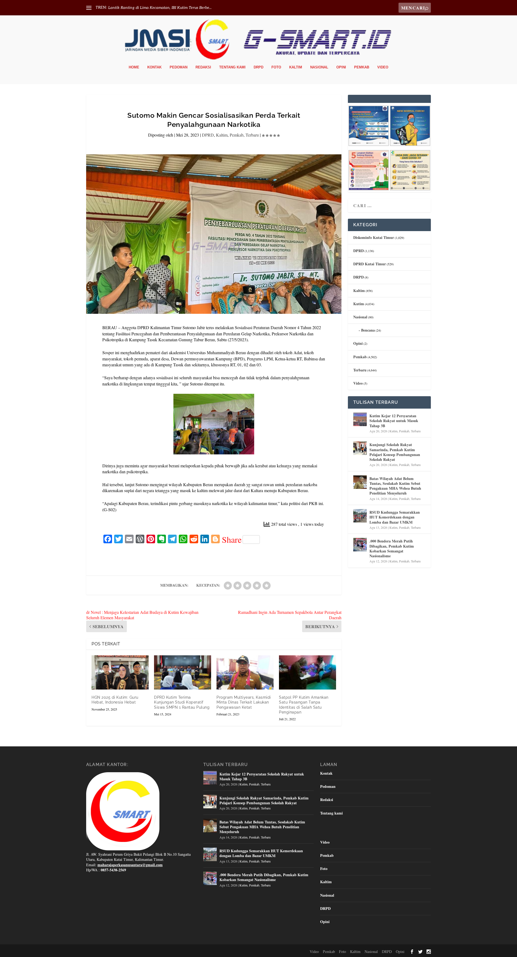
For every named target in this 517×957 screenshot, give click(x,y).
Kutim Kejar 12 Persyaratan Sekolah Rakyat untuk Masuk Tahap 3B (393, 420)
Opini (341, 67)
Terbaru (252, 135)
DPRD (208, 135)
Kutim (358, 304)
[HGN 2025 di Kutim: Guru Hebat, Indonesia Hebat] (120, 672)
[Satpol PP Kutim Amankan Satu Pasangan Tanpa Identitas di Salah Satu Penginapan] (307, 672)
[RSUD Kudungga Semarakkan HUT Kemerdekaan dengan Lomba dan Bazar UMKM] (360, 516)
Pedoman (178, 67)
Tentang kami (232, 67)
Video (382, 67)
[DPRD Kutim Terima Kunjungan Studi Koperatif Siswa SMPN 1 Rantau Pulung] (182, 672)
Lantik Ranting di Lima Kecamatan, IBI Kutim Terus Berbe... (160, 7)
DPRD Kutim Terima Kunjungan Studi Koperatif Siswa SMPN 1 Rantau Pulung (181, 702)
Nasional (319, 67)
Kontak (154, 67)
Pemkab (361, 67)
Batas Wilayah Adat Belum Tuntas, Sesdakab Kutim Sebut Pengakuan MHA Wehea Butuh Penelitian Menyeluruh (395, 486)
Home (134, 67)
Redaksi (203, 67)
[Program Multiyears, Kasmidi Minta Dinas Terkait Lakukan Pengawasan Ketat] (245, 672)
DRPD (258, 67)
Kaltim (295, 67)
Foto (276, 67)
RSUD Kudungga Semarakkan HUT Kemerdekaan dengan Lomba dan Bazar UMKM (394, 517)
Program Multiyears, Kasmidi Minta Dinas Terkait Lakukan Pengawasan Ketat (243, 702)
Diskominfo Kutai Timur (373, 237)
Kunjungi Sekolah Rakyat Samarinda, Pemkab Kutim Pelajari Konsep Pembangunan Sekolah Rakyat (394, 452)
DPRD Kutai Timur (369, 264)
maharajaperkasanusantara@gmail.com (130, 865)
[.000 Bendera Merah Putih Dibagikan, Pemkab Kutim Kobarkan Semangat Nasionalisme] (360, 544)
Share (232, 539)
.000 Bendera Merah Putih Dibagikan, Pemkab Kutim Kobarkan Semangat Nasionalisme (391, 548)
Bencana (368, 330)
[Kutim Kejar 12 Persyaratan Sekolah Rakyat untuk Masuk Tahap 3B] (360, 419)
